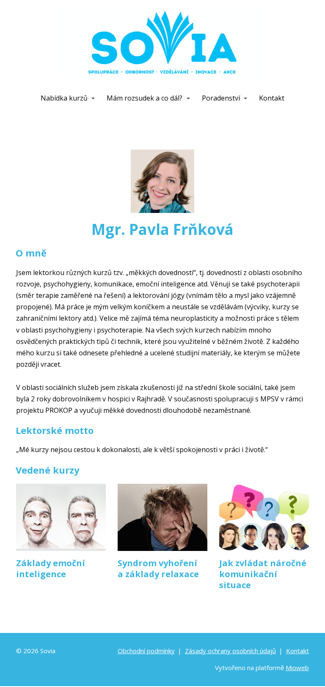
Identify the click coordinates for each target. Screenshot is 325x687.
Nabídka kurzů (64, 98)
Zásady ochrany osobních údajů (230, 650)
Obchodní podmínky (146, 650)
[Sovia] (163, 45)
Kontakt (271, 98)
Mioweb (297, 667)
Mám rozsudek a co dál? (144, 98)
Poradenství (221, 98)
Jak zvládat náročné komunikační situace (262, 574)
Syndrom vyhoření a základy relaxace (158, 568)
